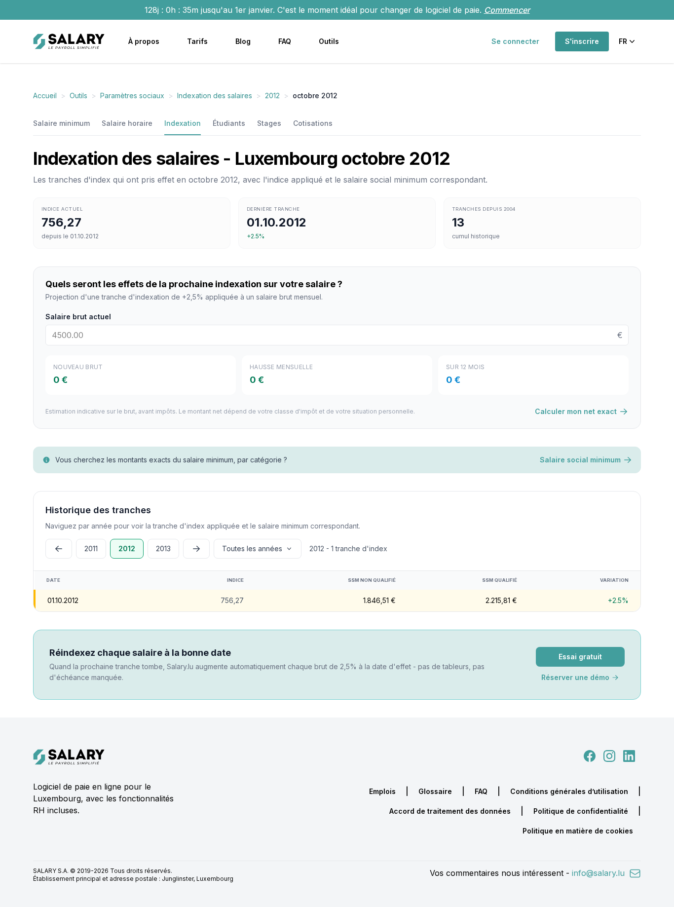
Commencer (507, 10)
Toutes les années (252, 548)
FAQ (284, 41)
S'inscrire (582, 41)
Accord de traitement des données (450, 811)
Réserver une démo (575, 677)
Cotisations (313, 123)
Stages (269, 123)
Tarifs (197, 41)
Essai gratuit (580, 656)
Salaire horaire (127, 123)
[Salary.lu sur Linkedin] (629, 755)
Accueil (45, 95)
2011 (91, 548)
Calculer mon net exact (576, 411)
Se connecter (515, 41)
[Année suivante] (196, 549)
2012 (272, 95)
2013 (163, 548)
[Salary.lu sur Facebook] (591, 755)
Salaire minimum (61, 123)
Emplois (382, 791)
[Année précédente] (58, 549)
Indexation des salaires (214, 95)
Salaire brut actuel (78, 316)
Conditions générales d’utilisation (569, 791)
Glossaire (435, 791)
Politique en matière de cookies (578, 831)
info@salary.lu (599, 873)
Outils (329, 41)
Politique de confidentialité (580, 811)
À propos (143, 41)
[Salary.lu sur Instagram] (607, 755)
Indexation (182, 123)
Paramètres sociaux (132, 95)
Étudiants (229, 123)
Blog (243, 41)
